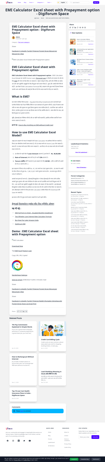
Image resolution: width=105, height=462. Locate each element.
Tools (48, 2)
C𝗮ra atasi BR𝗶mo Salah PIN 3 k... (79, 211)
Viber (22, 54)
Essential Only (85, 459)
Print (34, 304)
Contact (66, 435)
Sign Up (96, 2)
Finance (25, 251)
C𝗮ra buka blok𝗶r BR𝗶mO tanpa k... (80, 222)
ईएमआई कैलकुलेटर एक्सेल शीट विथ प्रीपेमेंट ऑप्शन (33, 203)
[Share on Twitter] (18, 311)
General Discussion (77, 178)
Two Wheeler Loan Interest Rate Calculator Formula (33, 217)
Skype (46, 51)
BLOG (42, 18)
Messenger (53, 51)
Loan (30, 251)
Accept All (74, 459)
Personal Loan (41, 78)
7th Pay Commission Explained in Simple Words (22, 326)
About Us (66, 432)
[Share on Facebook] (21, 311)
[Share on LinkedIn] (23, 311)
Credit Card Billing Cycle (50, 339)
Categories (40, 2)
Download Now (17, 246)
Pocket (41, 51)
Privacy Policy (67, 444)
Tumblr (29, 51)
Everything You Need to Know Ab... (80, 195)
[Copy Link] (26, 311)
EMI (15, 81)
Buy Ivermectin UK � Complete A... (80, 199)
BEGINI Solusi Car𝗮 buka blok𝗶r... (79, 208)
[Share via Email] (83, 27)
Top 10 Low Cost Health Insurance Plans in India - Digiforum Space (21, 393)
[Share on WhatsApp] (78, 27)
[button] (58, 2)
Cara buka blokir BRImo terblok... (79, 215)
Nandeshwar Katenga (19, 275)
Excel (20, 251)
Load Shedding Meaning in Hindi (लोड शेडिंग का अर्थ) (51, 373)
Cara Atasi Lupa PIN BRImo (81, 203)
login (21, 411)
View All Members (81, 167)
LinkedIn (23, 51)
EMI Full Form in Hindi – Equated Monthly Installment (34, 213)
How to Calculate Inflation (83, 39)
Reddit (41, 301)
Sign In (91, 2)
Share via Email (27, 304)
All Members (51, 446)
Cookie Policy (67, 447)
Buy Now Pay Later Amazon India (27, 220)
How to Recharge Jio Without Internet (23, 358)
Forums (50, 439)
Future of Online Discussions (79, 180)
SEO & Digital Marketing (78, 182)
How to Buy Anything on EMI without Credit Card (35, 125)
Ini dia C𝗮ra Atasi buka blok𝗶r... (79, 226)
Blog (25, 2)
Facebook (15, 51)
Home (19, 2)
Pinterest (35, 51)
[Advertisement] (82, 113)
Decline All (96, 459)
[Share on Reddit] (80, 27)
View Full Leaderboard (81, 152)
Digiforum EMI (20, 224)
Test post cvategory (24, 42)
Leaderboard (51, 442)
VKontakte (48, 301)
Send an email (17, 280)
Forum (31, 2)
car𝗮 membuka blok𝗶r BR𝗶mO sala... (80, 230)
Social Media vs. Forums (78, 184)
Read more (90, 44)
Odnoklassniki (57, 301)
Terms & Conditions (67, 439)
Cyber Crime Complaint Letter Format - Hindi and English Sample (84, 71)
